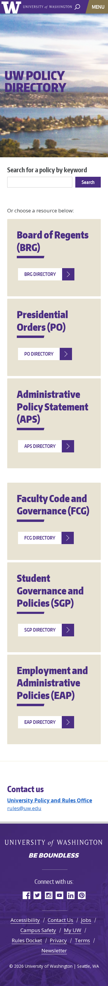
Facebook (26, 895)
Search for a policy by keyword (47, 170)
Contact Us (60, 919)
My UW (72, 930)
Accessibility (25, 919)
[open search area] (77, 6)
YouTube (60, 895)
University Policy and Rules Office (49, 800)
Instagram (48, 895)
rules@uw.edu (24, 808)
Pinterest (82, 895)
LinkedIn (71, 895)
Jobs (86, 919)
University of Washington (12, 6)
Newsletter (54, 950)
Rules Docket (27, 940)
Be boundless (54, 856)
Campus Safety (38, 930)
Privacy (58, 940)
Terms (82, 940)
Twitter (37, 895)
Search (88, 182)
